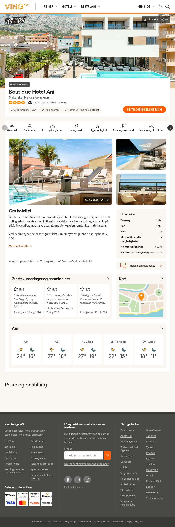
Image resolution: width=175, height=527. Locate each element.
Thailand (151, 464)
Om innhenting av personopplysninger (86, 463)
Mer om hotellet (19, 246)
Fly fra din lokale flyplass (129, 448)
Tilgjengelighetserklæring (41, 476)
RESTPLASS (89, 7)
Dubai (149, 475)
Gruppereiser (128, 495)
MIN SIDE (144, 7)
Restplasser (127, 456)
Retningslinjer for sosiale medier (15, 471)
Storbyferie (126, 490)
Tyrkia (149, 447)
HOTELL (67, 7)
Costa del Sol (153, 481)
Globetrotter (117, 521)
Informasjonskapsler (41, 521)
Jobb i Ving (11, 452)
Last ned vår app (73, 487)
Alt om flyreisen (129, 441)
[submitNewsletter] (107, 455)
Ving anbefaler (128, 473)
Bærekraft (10, 446)
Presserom (11, 458)
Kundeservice (38, 441)
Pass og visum (38, 458)
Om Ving (9, 441)
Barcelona (152, 492)
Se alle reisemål (155, 498)
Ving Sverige (70, 521)
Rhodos (150, 452)
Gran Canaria (153, 430)
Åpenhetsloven (39, 469)
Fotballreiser (127, 484)
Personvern (57, 521)
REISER (48, 7)
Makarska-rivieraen (37, 97)
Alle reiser (126, 435)
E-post (68, 448)
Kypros (150, 458)
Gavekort (125, 461)
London (150, 486)
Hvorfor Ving (12, 463)
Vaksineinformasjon (42, 463)
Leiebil (124, 467)
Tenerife (151, 435)
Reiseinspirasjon (130, 478)
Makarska (66, 221)
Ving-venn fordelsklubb (127, 503)
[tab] (12, 127)
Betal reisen (127, 430)
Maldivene (152, 469)
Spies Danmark (84, 521)
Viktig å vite (37, 452)
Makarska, (16, 97)
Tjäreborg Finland (101, 521)
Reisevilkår (37, 446)
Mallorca (151, 441)
